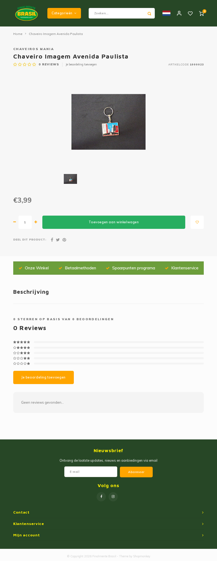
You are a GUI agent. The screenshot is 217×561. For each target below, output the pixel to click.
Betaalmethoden (80, 267)
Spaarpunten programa (133, 267)
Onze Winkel (37, 267)
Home (17, 34)
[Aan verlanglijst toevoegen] (197, 222)
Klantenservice (184, 267)
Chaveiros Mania (33, 49)
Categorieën (62, 13)
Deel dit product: (29, 239)
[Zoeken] (149, 13)
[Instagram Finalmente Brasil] (113, 496)
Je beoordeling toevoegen (81, 64)
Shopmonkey (141, 556)
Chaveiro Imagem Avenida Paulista (56, 34)
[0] (201, 13)
